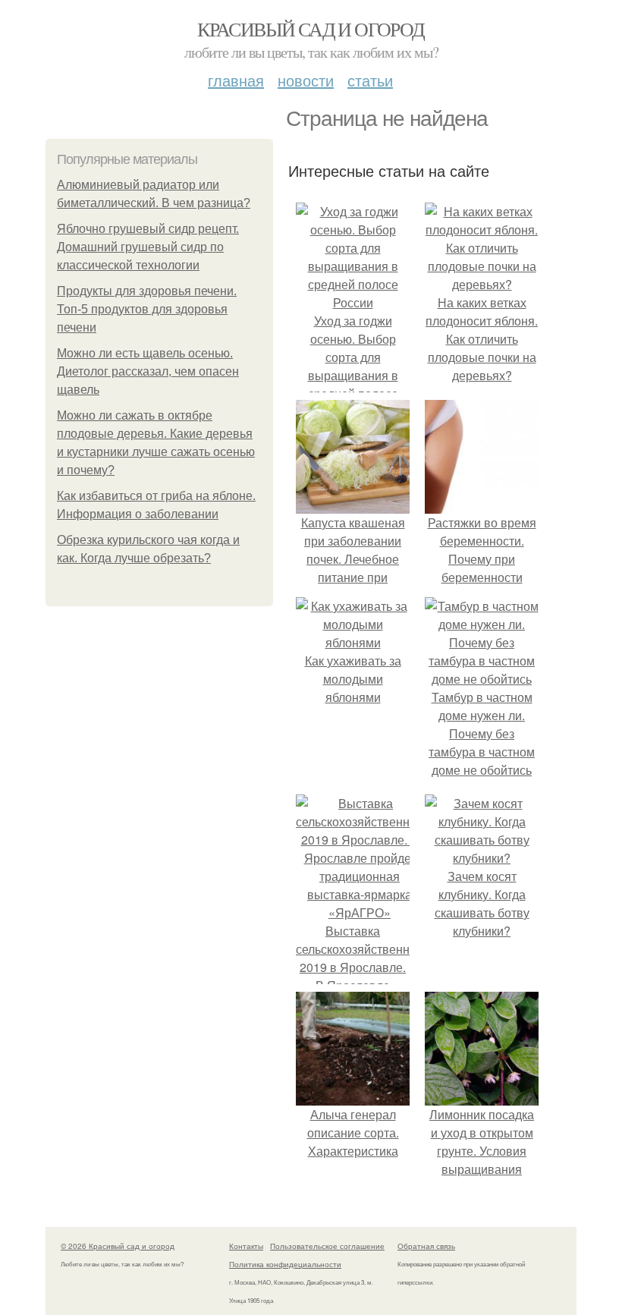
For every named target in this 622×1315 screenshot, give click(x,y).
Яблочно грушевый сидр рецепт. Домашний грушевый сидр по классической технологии (148, 247)
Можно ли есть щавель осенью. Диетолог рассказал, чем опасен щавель (148, 371)
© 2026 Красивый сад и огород (117, 1246)
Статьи (370, 80)
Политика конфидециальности (285, 1264)
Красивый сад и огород (310, 29)
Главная (236, 80)
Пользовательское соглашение (327, 1246)
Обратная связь (426, 1246)
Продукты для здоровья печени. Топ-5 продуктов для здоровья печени (147, 309)
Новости (306, 80)
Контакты (246, 1246)
